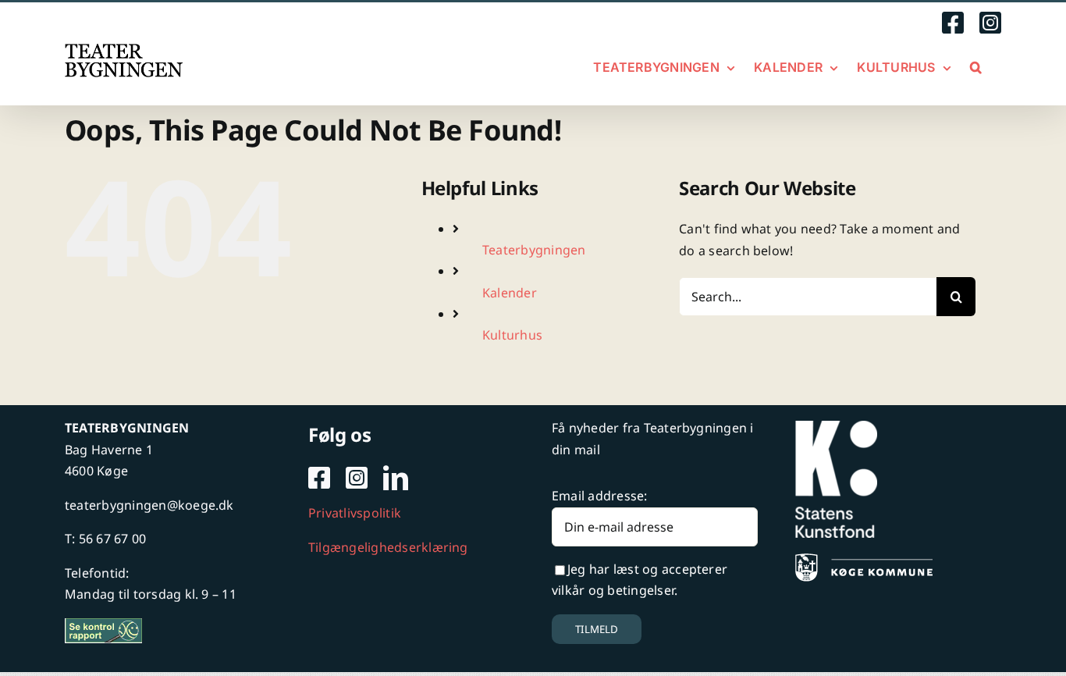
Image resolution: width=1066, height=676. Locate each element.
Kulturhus (512, 334)
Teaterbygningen (534, 249)
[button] (976, 67)
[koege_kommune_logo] (864, 559)
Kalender (509, 292)
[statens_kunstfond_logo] (836, 427)
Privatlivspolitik (354, 512)
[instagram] (357, 477)
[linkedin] (395, 477)
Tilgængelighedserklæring (388, 547)
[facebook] (319, 477)
